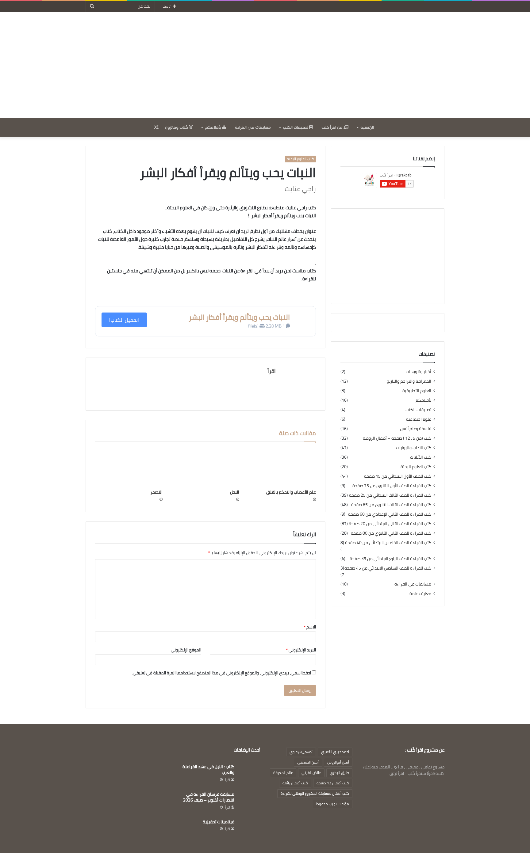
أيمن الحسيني (308, 762)
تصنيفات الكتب (296, 127)
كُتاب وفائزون (177, 127)
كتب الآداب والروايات (413, 448)
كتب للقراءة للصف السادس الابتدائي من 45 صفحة (387, 568)
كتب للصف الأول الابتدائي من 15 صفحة (397, 476)
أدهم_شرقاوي (301, 751)
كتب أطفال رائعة (295, 783)
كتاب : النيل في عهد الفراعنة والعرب (208, 770)
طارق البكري (339, 772)
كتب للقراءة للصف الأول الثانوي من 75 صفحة (391, 486)
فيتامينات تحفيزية (218, 822)
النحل (234, 492)
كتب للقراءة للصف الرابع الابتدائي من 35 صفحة (390, 558)
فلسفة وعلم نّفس (415, 429)
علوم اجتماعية (418, 419)
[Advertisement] (387, 256)
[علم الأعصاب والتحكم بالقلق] (282, 467)
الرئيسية (367, 127)
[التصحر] (129, 467)
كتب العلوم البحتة (300, 159)
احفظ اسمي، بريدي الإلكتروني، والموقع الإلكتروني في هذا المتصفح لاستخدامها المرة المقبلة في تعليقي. (221, 673)
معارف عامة (420, 593)
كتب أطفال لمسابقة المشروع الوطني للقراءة (315, 793)
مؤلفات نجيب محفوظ (332, 803)
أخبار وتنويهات (418, 372)
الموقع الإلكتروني (186, 650)
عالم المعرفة (283, 772)
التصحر (157, 492)
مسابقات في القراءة (253, 127)
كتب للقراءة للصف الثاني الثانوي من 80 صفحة (391, 533)
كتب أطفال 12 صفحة (333, 783)
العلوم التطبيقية (416, 391)
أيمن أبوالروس (338, 762)
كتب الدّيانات (420, 457)
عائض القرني (311, 772)
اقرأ (271, 371)
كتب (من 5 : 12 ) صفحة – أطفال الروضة (397, 438)
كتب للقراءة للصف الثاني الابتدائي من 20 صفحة (390, 524)
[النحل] (205, 467)
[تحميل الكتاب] (124, 319)
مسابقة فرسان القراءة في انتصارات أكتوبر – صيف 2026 (208, 797)
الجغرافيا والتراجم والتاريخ (409, 381)
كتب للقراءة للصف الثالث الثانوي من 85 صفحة (391, 505)
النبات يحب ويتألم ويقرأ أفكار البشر (239, 317)
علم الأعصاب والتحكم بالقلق (291, 492)
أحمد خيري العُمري (335, 751)
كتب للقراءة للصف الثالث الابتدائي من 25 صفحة (390, 495)
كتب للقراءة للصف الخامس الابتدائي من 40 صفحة (388, 543)
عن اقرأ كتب (332, 127)
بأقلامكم (213, 127)
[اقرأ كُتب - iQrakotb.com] (265, 65)
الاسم (310, 627)
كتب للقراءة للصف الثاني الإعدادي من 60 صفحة (389, 514)
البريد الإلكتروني (301, 650)
